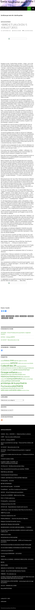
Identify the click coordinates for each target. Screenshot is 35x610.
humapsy (20, 374)
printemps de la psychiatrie (14, 383)
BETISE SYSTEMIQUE (6, 483)
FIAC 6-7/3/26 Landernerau (8, 498)
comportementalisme (21, 366)
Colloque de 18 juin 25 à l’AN (8, 504)
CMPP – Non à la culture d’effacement (10, 437)
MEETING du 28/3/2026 (7, 472)
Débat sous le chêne (6, 534)
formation (11, 369)
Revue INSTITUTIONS (6, 588)
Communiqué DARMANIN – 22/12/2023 (11, 553)
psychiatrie (5, 318)
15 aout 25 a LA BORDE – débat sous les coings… (13, 495)
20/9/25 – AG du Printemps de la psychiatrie (12, 492)
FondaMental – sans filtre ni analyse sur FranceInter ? (14, 489)
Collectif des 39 (8, 365)
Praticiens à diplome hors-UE (8, 515)
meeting (9, 379)
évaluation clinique (25, 390)
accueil (2, 360)
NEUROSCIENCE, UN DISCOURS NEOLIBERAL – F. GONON (16, 527)
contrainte (13, 368)
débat (20, 368)
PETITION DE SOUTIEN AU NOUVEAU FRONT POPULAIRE (16, 544)
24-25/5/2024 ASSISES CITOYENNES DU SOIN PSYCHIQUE (16, 547)
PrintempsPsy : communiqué (8, 501)
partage (31, 379)
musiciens (30, 316)
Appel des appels (18, 360)
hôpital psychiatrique (9, 376)
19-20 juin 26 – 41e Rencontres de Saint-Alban (12, 466)
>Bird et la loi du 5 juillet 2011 (14, 26)
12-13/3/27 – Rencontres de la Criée (10, 340)
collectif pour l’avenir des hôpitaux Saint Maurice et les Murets (16, 509)
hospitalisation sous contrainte (9, 374)
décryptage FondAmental (28, 368)
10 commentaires (28, 30)
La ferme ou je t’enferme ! (7, 550)
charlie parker (10, 316)
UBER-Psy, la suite (5, 512)
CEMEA (19, 363)
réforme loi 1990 (19, 388)
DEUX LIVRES (4, 565)
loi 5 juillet (23, 316)
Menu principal (33, 9)
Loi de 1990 (3, 379)
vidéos (19, 390)
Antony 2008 (9, 360)
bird (3, 316)
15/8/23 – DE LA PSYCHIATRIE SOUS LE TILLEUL (13, 571)
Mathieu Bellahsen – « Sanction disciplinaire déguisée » (14, 518)
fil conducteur (4, 369)
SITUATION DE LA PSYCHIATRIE (9, 537)
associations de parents (5, 363)
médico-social (25, 379)
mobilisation (17, 378)
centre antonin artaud (25, 363)
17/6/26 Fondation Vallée (7, 458)
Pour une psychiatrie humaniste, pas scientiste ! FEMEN (15, 469)
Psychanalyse (6, 386)
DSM (17, 368)
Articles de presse (6, 21)
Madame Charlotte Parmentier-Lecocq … (11, 521)
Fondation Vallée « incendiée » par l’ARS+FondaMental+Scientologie (9, 462)
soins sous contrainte (9, 390)
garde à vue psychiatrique (22, 370)
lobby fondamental (25, 376)
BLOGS (2, 562)
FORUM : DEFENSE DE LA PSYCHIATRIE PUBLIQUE (14, 477)
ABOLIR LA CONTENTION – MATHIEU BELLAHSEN (14, 568)
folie (8, 369)
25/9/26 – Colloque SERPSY (8, 337)
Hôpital (24, 374)
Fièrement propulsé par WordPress (8, 608)
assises (25, 360)
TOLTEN (3, 556)
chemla (31, 363)
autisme (14, 363)
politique (3, 381)
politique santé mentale (12, 381)
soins (11, 318)
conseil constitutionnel (6, 368)
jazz (17, 316)
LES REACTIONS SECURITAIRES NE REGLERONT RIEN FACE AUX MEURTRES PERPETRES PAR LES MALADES (17, 577)
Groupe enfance (9, 372)
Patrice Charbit (17, 30)
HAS (19, 372)
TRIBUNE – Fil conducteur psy (8, 574)
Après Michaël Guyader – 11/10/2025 (10, 486)
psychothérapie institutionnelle (8, 388)
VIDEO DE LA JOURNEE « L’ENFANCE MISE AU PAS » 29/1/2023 (17, 559)
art (22, 360)
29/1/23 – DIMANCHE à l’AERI (8, 585)
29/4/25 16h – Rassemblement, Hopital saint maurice (14, 507)
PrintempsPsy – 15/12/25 (7, 480)
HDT (21, 372)
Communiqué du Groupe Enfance (9, 474)
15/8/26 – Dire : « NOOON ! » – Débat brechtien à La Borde (16, 434)
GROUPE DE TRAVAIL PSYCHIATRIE (10, 524)
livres (19, 376)
